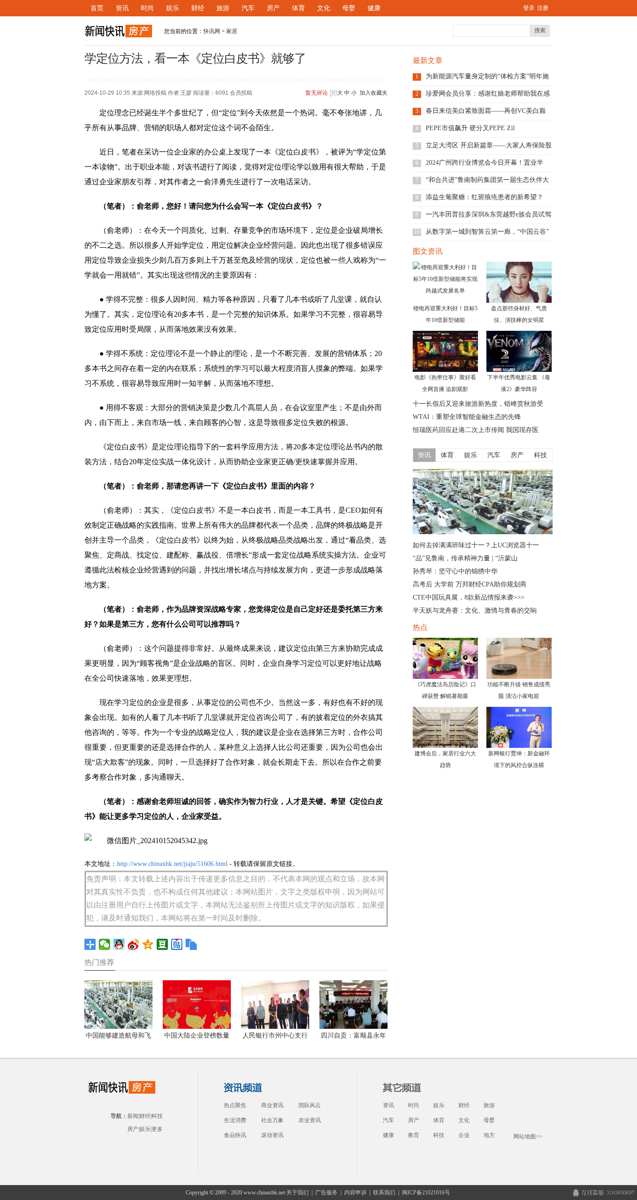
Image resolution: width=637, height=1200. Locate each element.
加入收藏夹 (374, 93)
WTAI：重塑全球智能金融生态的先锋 (467, 416)
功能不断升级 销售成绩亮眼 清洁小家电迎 (518, 690)
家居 (231, 31)
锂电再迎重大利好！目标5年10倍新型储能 (445, 314)
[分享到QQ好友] (119, 944)
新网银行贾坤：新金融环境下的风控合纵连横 (519, 759)
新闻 (132, 1116)
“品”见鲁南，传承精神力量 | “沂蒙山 (465, 558)
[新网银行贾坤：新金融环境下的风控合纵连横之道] (519, 727)
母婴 (348, 8)
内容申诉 (355, 1192)
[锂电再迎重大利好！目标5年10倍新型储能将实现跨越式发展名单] (445, 282)
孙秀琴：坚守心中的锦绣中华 (455, 571)
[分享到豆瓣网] (162, 944)
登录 (528, 8)
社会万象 (272, 1120)
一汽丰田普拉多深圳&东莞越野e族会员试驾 (488, 214)
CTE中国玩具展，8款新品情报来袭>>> (469, 597)
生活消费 (235, 1120)
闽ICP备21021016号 (426, 1192)
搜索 (540, 30)
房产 (273, 8)
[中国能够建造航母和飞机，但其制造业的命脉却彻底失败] (483, 532)
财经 (197, 8)
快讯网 (211, 31)
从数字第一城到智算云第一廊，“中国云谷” (487, 231)
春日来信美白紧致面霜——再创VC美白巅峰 (486, 110)
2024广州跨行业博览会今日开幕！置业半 (484, 162)
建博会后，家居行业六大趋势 (445, 759)
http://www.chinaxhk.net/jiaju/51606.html (172, 863)
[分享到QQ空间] (148, 944)
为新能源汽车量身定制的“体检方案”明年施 (487, 76)
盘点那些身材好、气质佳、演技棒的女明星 (519, 314)
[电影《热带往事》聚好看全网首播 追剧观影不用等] (445, 351)
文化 (323, 8)
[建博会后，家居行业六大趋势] (445, 727)
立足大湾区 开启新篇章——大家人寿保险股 (489, 145)
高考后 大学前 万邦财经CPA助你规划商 (469, 584)
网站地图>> (527, 1136)
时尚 (147, 8)
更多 (157, 1129)
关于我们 (297, 1192)
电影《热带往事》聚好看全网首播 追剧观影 (445, 383)
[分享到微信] (105, 944)
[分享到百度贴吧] (177, 944)
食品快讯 (235, 1135)
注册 (542, 8)
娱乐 (172, 8)
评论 (316, 93)
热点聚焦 (235, 1105)
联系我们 (384, 1192)
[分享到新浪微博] (133, 944)
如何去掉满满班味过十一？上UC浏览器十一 (476, 545)
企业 (464, 1135)
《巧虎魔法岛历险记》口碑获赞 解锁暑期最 (445, 690)
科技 (157, 1116)
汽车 (248, 8)
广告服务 (326, 1192)
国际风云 (309, 1105)
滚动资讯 (272, 1135)
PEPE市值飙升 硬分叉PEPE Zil (470, 128)
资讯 (122, 8)
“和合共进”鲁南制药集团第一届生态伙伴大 (487, 179)
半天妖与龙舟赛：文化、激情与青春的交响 (475, 610)
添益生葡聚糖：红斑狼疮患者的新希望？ (484, 197)
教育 (413, 1135)
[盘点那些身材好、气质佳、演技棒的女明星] (519, 282)
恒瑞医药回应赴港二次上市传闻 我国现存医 (476, 429)
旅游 (222, 8)
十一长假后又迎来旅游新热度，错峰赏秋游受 (478, 403)
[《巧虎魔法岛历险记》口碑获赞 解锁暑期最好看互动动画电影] (445, 658)
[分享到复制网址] (191, 944)
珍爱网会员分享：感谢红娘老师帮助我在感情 (488, 93)
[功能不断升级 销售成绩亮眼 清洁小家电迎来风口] (519, 658)
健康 (374, 8)
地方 (489, 1135)
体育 (298, 8)
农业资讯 (309, 1120)
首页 (97, 8)
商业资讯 (272, 1105)
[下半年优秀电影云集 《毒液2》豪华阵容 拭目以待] (519, 351)
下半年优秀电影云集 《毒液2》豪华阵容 (518, 383)
